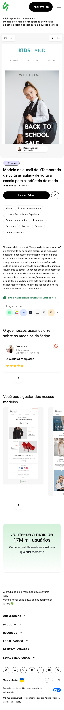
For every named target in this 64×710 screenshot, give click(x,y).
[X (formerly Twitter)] (23, 670)
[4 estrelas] (12, 186)
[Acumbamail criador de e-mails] (37, 312)
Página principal (12, 18)
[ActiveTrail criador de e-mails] (30, 312)
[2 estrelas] (7, 186)
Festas (25, 226)
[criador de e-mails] (6, 7)
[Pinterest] (58, 670)
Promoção (38, 220)
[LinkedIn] (15, 670)
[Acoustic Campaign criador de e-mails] (9, 312)
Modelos (30, 18)
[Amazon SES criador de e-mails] (51, 312)
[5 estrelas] (15, 186)
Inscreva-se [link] (41, 6)
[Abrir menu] (59, 7)
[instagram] (32, 670)
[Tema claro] (53, 38)
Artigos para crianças (29, 208)
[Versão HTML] (5, 38)
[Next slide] (18, 378)
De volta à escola (15, 232)
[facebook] (6, 670)
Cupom (38, 226)
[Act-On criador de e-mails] (16, 312)
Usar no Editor (26, 195)
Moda (9, 208)
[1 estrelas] (4, 186)
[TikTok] (40, 670)
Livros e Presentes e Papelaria (22, 214)
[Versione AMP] (11, 38)
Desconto (11, 226)
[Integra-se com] (57, 312)
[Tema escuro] (58, 38)
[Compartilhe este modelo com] (55, 195)
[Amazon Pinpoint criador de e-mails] (44, 312)
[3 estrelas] (9, 186)
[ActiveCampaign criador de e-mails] (23, 312)
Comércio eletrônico (16, 220)
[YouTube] (49, 670)
